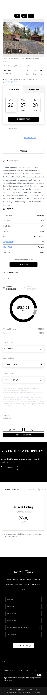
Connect (23, 589)
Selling (29, 579)
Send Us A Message (23, 646)
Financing (37, 579)
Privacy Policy (11, 692)
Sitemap (37, 692)
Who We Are (19, 584)
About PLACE (36, 584)
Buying (22, 579)
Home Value (9, 584)
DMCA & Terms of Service (26, 692)
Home (9, 579)
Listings (15, 579)
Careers (27, 584)
